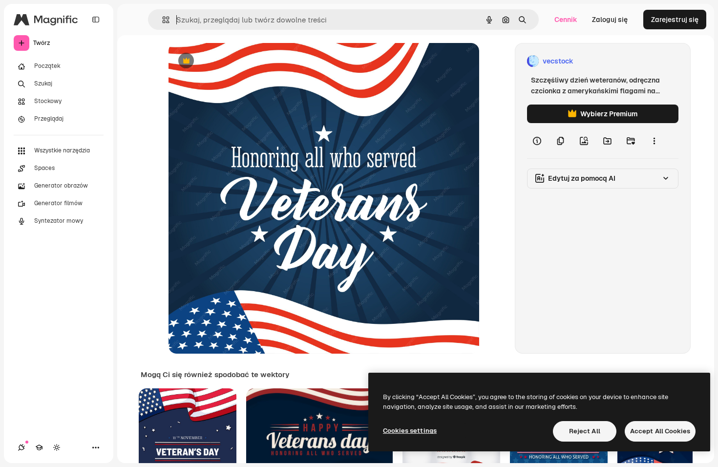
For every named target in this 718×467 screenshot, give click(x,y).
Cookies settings (410, 430)
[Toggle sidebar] (96, 19)
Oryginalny (235, 61)
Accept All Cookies (660, 431)
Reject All (584, 431)
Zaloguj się (610, 19)
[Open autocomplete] (161, 19)
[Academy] (39, 447)
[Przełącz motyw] (56, 447)
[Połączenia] (21, 447)
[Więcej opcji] (654, 140)
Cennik (565, 19)
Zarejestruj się (674, 19)
